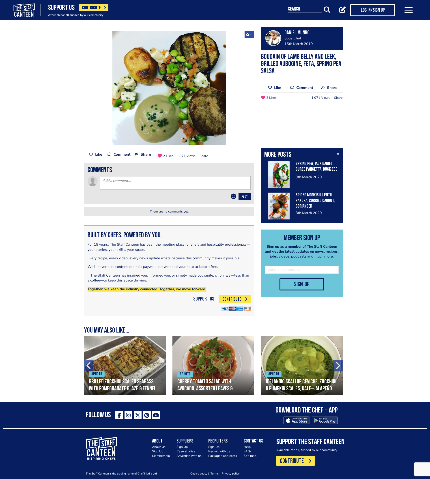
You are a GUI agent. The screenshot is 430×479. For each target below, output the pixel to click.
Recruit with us (219, 451)
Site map (250, 456)
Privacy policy (231, 473)
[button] (301, 155)
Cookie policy (198, 473)
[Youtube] (156, 415)
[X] (138, 415)
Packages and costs (222, 456)
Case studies (185, 451)
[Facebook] (119, 415)
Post (244, 197)
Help (247, 447)
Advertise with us (189, 456)
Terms (215, 473)
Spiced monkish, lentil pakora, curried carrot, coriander (315, 201)
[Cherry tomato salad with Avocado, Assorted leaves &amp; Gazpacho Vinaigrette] (213, 365)
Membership (161, 456)
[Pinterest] (147, 415)
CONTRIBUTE (91, 8)
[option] (169, 88)
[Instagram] (128, 415)
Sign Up (157, 451)
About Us (159, 447)
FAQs (248, 451)
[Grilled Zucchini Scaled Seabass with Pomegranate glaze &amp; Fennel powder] (125, 365)
